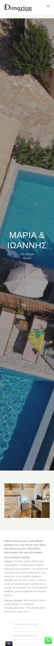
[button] (6, 516)
